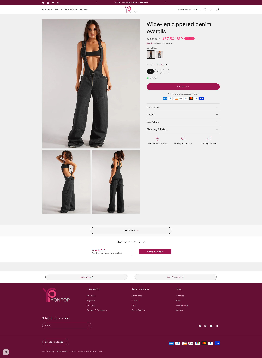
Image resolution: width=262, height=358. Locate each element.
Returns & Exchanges (97, 310)
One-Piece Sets (174, 277)
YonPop (51, 352)
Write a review (155, 251)
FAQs (134, 305)
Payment (91, 300)
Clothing (46, 9)
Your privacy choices (94, 351)
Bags (57, 9)
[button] (205, 9)
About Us (91, 296)
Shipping (150, 43)
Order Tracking (138, 310)
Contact (135, 300)
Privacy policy (62, 351)
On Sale (83, 9)
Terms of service (77, 351)
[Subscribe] (88, 326)
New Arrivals (71, 9)
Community (137, 296)
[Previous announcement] (96, 2)
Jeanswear (85, 277)
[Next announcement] (166, 2)
